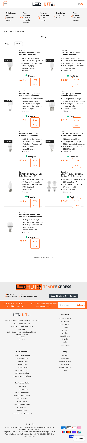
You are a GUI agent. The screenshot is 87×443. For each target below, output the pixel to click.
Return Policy (22, 398)
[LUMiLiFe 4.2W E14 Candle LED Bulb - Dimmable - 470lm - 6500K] (52, 65)
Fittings (65, 330)
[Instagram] (32, 424)
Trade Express (65, 345)
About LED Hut (22, 390)
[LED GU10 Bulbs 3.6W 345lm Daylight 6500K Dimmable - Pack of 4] (52, 186)
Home (5, 31)
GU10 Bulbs (65, 321)
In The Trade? (22, 407)
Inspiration (65, 358)
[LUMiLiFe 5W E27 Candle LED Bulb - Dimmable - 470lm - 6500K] (10, 186)
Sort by (9, 44)
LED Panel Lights (22, 361)
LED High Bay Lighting (22, 355)
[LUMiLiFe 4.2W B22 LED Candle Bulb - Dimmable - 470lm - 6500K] (10, 146)
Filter (19, 44)
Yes (11, 31)
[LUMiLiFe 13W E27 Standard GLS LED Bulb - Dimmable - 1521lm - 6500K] (10, 106)
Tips (65, 370)
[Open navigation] (5, 4)
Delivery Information (22, 395)
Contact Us (22, 387)
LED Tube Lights (22, 367)
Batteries (65, 339)
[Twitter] (29, 424)
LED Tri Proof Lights (22, 370)
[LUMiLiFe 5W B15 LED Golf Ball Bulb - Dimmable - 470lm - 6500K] (10, 227)
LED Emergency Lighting (22, 376)
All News (65, 355)
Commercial (65, 324)
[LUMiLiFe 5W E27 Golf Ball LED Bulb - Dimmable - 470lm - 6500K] (52, 106)
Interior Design (65, 361)
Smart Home (65, 336)
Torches (65, 333)
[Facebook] (26, 424)
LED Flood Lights (22, 364)
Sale (65, 342)
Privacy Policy (22, 401)
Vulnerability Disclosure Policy (22, 413)
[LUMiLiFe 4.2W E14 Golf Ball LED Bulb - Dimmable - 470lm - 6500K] (10, 65)
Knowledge (65, 364)
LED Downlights (22, 358)
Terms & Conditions (21, 393)
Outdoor (65, 327)
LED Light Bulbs (65, 318)
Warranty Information (22, 404)
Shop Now (35, 82)
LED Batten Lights (22, 373)
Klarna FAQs (22, 410)
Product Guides (65, 367)
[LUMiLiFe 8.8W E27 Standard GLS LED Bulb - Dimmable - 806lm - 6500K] (52, 146)
